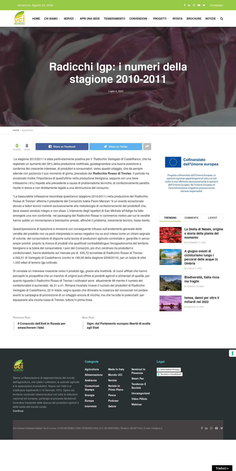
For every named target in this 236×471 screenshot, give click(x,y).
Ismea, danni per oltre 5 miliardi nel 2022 (201, 299)
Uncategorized (140, 393)
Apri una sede (90, 18)
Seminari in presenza (138, 371)
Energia (89, 395)
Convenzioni (138, 18)
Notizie (210, 18)
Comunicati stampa (92, 387)
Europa (89, 400)
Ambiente (91, 380)
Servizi (69, 18)
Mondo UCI (115, 375)
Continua (18, 411)
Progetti (159, 18)
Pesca (112, 395)
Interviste (91, 406)
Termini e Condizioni (170, 374)
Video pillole (139, 399)
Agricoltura (27, 130)
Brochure (194, 18)
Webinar (136, 404)
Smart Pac (137, 378)
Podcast (113, 400)
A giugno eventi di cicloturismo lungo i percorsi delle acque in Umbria (201, 257)
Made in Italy (116, 369)
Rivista (178, 18)
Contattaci (216, 5)
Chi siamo (51, 18)
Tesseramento (114, 18)
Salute (112, 406)
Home (36, 18)
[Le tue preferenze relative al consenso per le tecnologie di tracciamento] (232, 353)
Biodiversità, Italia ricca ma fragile (201, 279)
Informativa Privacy (169, 369)
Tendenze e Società (138, 385)
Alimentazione (94, 375)
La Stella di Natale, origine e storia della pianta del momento (203, 233)
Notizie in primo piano (115, 387)
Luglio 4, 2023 (115, 91)
